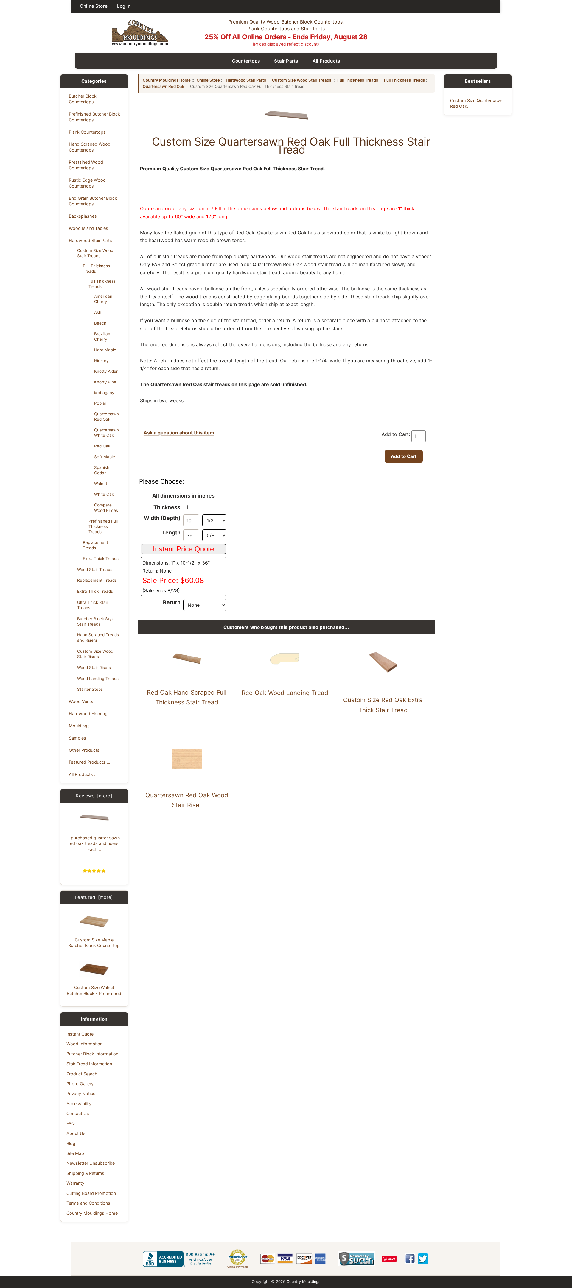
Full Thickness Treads (96, 268)
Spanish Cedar (101, 470)
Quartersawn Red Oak (106, 416)
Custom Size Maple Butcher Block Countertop (94, 942)
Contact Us (77, 1113)
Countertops (246, 61)
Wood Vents (81, 701)
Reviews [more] (94, 796)
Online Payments (237, 1266)
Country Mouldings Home (92, 1213)
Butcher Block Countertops (83, 98)
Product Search (81, 1073)
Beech (100, 323)
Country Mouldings (304, 1281)
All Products (326, 61)
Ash (97, 312)
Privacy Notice (80, 1093)
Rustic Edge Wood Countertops (87, 182)
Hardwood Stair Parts (90, 240)
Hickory (101, 360)
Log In (123, 6)
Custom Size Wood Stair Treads (95, 253)
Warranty (75, 1183)
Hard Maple (105, 349)
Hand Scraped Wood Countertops (90, 146)
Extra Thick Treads (101, 558)
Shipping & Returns (85, 1173)
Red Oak (102, 446)
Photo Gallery (80, 1083)
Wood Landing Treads (98, 678)
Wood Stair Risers (94, 667)
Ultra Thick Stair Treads (92, 605)
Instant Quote (80, 1033)
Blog (70, 1143)
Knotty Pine (105, 382)
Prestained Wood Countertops (86, 165)
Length (171, 532)
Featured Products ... (89, 762)
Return (172, 602)
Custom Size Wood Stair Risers (95, 654)
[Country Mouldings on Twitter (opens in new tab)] (423, 1258)
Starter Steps (90, 689)
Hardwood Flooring (88, 713)
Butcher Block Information (92, 1053)
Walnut (100, 483)
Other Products (84, 750)
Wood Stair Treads (94, 569)
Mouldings (79, 725)
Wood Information (84, 1043)
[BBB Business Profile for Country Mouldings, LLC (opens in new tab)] (180, 1259)
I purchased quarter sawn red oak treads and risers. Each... (94, 843)
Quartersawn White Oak (106, 433)
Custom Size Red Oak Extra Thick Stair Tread (383, 705)
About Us (76, 1133)
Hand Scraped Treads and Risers (98, 637)
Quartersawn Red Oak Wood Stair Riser (186, 800)
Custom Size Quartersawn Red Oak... (476, 103)
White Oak (104, 494)
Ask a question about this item (179, 433)
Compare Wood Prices (106, 508)
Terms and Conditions (88, 1203)
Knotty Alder (106, 371)
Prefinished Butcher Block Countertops (94, 116)
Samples (77, 737)
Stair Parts (286, 61)
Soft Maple (104, 456)
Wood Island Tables (88, 228)
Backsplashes (83, 216)
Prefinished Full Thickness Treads (103, 526)
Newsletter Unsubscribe (90, 1163)
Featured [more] (94, 897)
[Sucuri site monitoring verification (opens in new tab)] (356, 1258)
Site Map (75, 1153)
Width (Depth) (162, 518)
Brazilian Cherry (102, 336)
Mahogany (104, 392)
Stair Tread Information (89, 1063)
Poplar (100, 403)
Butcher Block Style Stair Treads (96, 621)
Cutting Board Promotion (91, 1193)
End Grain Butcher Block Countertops (93, 201)
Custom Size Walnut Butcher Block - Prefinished (94, 990)
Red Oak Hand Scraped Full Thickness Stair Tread (186, 697)
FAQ (70, 1123)
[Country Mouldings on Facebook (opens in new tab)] (410, 1258)
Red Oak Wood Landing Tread (285, 692)
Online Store (94, 6)
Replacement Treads (95, 545)
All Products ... (83, 774)
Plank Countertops (87, 132)
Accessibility (78, 1103)
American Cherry (103, 299)
